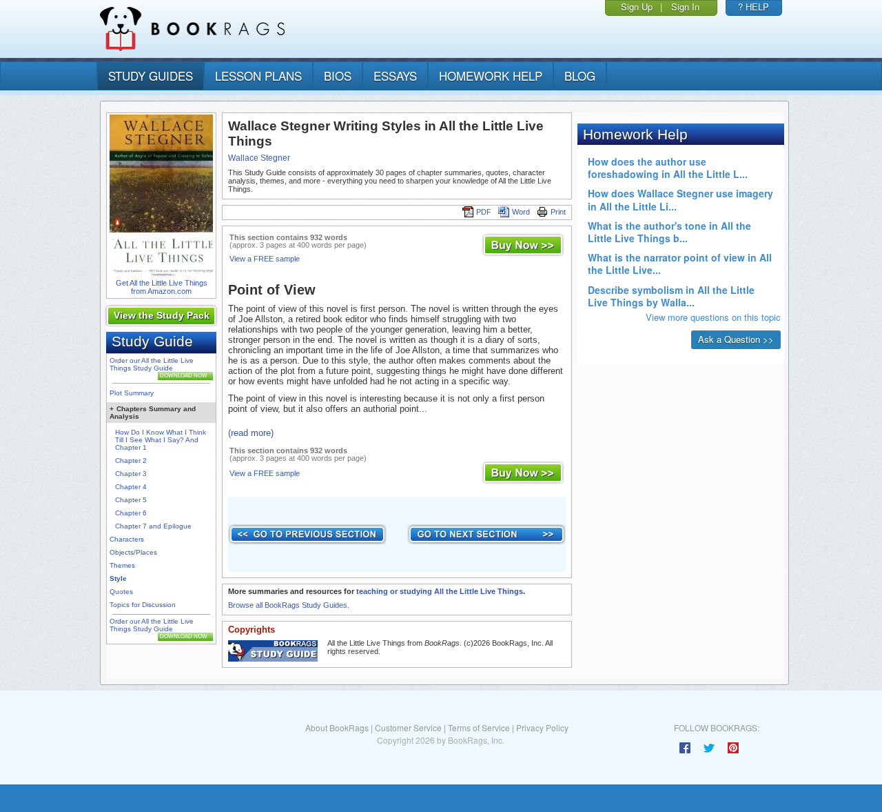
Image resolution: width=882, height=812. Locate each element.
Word (521, 212)
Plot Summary (132, 393)
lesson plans (258, 75)
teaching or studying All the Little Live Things (439, 591)
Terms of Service (479, 727)
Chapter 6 (131, 513)
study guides (150, 75)
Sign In (685, 6)
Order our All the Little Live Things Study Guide (152, 364)
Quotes (121, 591)
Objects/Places (133, 552)
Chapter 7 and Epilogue (153, 526)
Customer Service (408, 727)
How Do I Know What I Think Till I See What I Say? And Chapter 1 (160, 439)
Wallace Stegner (259, 158)
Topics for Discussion (143, 604)
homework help (490, 75)
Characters (127, 539)
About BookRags (337, 727)
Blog (579, 75)
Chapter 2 (131, 460)
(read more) (251, 433)
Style (118, 578)
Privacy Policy (542, 727)
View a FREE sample (264, 259)
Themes (122, 565)
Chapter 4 (131, 487)
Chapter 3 (131, 473)
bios (337, 75)
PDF (483, 212)
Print (558, 212)
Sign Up (637, 6)
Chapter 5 (131, 500)
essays (395, 75)
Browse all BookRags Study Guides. (288, 605)
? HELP (753, 6)
